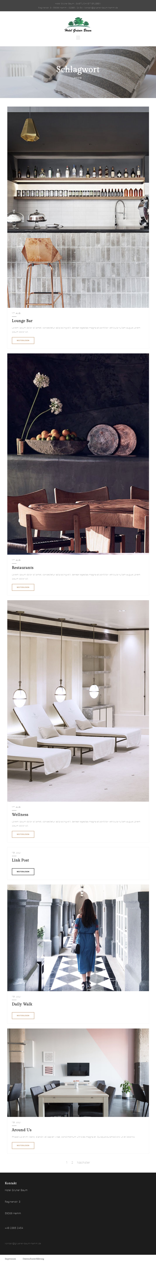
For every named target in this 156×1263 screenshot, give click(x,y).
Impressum (10, 1259)
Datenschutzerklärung (33, 1259)
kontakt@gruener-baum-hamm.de (23, 1243)
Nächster (83, 1162)
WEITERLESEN (23, 341)
